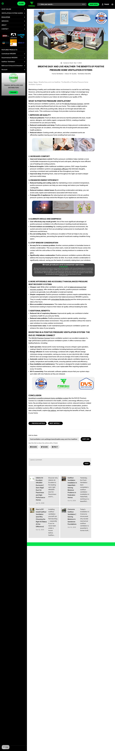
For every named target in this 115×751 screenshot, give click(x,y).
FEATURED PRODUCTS (9, 50)
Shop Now (94, 4)
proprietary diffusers (61, 169)
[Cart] (112, 4)
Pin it (56, 447)
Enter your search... (63, 4)
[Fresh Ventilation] (3, 3)
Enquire (13, 92)
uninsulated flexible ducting (61, 299)
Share (34, 447)
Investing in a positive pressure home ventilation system (48, 398)
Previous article (38, 423)
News (36, 82)
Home (30, 82)
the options (52, 410)
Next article (54, 423)
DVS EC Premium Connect (74, 104)
